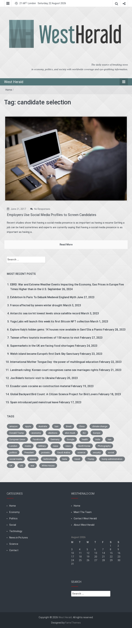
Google (70, 439)
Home (9, 89)
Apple (28, 426)
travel (77, 459)
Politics (13, 518)
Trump (90, 459)
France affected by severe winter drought (36, 305)
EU (84, 433)
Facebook (38, 439)
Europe (96, 433)
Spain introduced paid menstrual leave (34, 402)
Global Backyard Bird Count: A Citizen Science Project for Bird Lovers (54, 394)
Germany (55, 439)
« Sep (74, 571)
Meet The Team (83, 512)
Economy (14, 512)
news (68, 446)
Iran (109, 439)
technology (49, 459)
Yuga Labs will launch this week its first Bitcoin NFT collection (50, 321)
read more (66, 244)
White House (48, 465)
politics (13, 452)
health (85, 439)
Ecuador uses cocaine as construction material (40, 386)
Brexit (69, 426)
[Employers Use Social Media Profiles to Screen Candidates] (66, 158)
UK (10, 465)
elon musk (70, 433)
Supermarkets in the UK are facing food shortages (42, 345)
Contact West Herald (85, 518)
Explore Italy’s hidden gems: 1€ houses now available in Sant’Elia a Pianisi (56, 329)
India (97, 439)
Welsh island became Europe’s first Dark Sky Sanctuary (44, 353)
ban (56, 426)
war (32, 465)
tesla (64, 459)
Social (12, 524)
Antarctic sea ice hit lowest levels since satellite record (45, 313)
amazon (13, 426)
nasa (55, 446)
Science (13, 544)
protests (45, 452)
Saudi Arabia (63, 452)
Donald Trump (16, 433)
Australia (42, 426)
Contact (13, 550)
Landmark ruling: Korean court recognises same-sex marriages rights (54, 370)
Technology (15, 531)
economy (36, 433)
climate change (99, 426)
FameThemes (73, 622)
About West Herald (84, 524)
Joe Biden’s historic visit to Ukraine (32, 378)
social (111, 452)
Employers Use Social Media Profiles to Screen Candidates (51, 215)
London (13, 446)
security (97, 452)
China (82, 426)
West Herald (13, 82)
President (29, 452)
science (81, 452)
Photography (104, 446)
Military (42, 446)
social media (15, 459)
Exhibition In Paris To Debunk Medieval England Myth (43, 297)
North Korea (84, 446)
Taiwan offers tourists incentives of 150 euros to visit (44, 337)
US (21, 465)
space (33, 459)
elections (52, 433)
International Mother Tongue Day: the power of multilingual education (54, 362)
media (28, 446)
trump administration (112, 459)
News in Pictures (18, 537)
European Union (17, 439)
